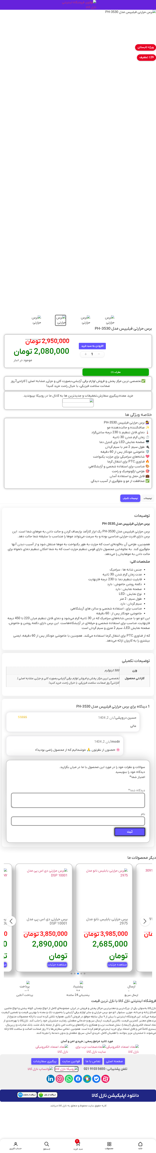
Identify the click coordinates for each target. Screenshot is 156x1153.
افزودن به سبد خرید (92, 346)
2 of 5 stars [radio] (136, 781)
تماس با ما (93, 1061)
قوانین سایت (71, 1061)
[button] (78, 1146)
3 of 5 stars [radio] (131, 781)
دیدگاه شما (136, 790)
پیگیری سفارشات (44, 1061)
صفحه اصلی (114, 1061)
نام (143, 814)
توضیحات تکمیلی (130, 498)
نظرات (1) (116, 372)
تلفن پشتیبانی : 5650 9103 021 (105, 1069)
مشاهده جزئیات (117, 965)
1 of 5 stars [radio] (142, 781)
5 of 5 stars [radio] (119, 781)
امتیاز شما (137, 777)
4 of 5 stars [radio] (125, 781)
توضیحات (148, 498)
